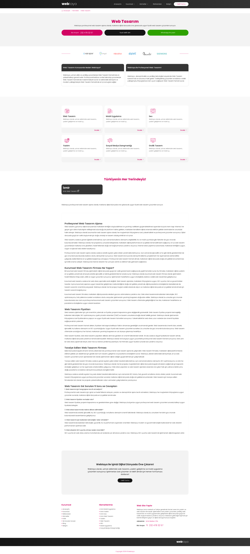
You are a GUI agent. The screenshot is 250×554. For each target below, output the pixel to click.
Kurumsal (66, 512)
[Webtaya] (69, 4)
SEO (101, 523)
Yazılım (66, 145)
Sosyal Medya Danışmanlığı (119, 145)
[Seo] (168, 111)
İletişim (65, 526)
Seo (150, 116)
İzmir (66, 188)
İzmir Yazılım (104, 512)
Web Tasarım (85, 11)
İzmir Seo (103, 514)
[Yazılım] (82, 140)
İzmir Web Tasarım (70, 191)
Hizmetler (75, 11)
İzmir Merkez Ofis (152, 521)
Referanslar (67, 514)
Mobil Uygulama (113, 116)
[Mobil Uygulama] (125, 111)
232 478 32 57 (156, 525)
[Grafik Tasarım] (168, 140)
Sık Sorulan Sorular (69, 521)
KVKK (64, 519)
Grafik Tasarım (156, 145)
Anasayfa (66, 11)
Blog (64, 523)
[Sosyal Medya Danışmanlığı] (125, 140)
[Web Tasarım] (82, 111)
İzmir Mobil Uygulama (107, 509)
